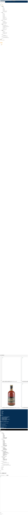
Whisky (4, 8)
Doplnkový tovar (5, 33)
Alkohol (2, 6)
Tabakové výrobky (5, 32)
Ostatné (2, 30)
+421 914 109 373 (3, 424)
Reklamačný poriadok (4, 418)
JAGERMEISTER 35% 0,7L (9, 268)
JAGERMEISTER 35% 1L (9, 157)
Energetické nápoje (5, 454)
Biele (3, 13)
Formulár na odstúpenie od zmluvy (6, 419)
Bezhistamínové (4, 443)
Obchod (4, 46)
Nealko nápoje (4, 451)
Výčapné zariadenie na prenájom (6, 37)
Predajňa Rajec (2, 427)
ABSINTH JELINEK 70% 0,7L (9, 102)
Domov (1, 46)
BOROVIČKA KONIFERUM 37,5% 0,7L (11, 240)
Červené (4, 440)
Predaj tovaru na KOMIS (6, 464)
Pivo (2, 20)
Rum (3, 433)
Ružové (4, 14)
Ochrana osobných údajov (5, 417)
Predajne (2, 34)
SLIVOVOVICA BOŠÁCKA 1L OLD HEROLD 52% (12, 185)
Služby (2, 36)
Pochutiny (4, 457)
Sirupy (4, 28)
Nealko (2, 413)
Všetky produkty (5, 11)
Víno (2, 12)
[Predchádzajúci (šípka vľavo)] (0, 514)
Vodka (4, 10)
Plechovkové (4, 21)
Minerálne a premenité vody (6, 26)
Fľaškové (4, 447)
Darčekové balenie (5, 18)
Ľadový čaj (4, 27)
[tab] (15, 68)
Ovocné (4, 15)
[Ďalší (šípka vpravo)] (1, 514)
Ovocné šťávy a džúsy (5, 25)
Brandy (10, 46)
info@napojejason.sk (4, 425)
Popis (2, 68)
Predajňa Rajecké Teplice (5, 35)
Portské (4, 16)
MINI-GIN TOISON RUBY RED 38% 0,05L (14, 323)
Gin (3, 434)
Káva (3, 31)
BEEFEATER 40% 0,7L (8, 351)
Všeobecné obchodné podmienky (5, 416)
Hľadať (7, 475)
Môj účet (3, 465)
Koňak (4, 9)
